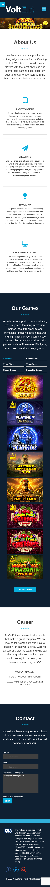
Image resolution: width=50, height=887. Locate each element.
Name (6, 753)
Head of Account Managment (25, 677)
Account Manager (25, 672)
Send (7, 801)
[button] (44, 9)
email (5, 763)
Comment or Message (13, 773)
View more (25, 398)
